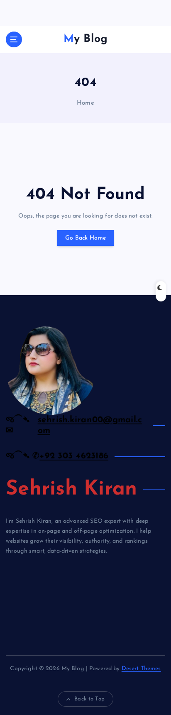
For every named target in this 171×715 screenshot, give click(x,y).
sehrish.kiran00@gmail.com (90, 425)
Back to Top (89, 699)
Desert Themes (141, 669)
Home (85, 103)
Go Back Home (85, 238)
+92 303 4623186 (73, 456)
